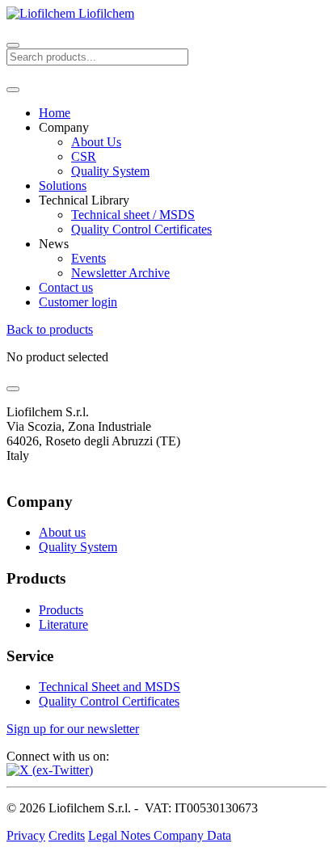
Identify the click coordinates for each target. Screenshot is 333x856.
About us (62, 532)
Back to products (49, 329)
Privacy (25, 835)
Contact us (66, 287)
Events (88, 258)
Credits (66, 835)
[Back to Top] (12, 388)
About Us (96, 142)
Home (54, 113)
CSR (83, 156)
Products (61, 610)
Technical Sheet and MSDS (109, 687)
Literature (63, 624)
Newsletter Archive (120, 273)
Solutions (62, 185)
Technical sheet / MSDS (133, 214)
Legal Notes (121, 835)
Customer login (78, 302)
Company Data (192, 835)
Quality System (110, 171)
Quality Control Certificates (141, 229)
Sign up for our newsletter (72, 729)
